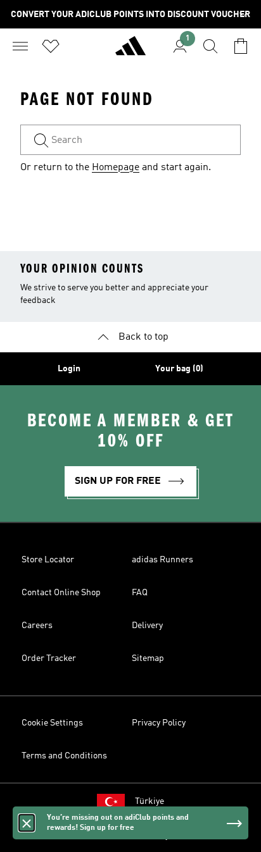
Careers (37, 625)
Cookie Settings (52, 723)
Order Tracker (49, 658)
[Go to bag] (241, 46)
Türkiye (149, 801)
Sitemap (148, 658)
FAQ (140, 592)
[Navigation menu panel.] (20, 46)
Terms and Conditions (64, 755)
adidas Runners (162, 559)
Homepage (115, 168)
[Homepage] (130, 51)
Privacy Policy (159, 723)
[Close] (26, 823)
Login (69, 368)
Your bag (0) (179, 368)
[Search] (210, 46)
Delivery (147, 625)
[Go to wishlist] (50, 46)
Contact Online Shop (61, 592)
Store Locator (48, 559)
